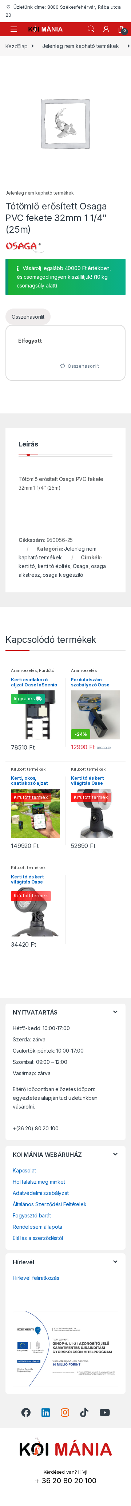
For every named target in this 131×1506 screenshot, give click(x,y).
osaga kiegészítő (63, 575)
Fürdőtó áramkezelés (33, 672)
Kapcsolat (24, 1170)
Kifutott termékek (28, 769)
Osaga (80, 566)
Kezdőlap (16, 46)
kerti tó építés (54, 566)
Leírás (28, 444)
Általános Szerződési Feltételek (50, 1204)
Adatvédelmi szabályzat (41, 1193)
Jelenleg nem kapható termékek (80, 46)
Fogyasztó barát (32, 1215)
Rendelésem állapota (37, 1227)
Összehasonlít (28, 317)
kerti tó (27, 566)
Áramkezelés (24, 670)
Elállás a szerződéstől (38, 1238)
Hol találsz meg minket (39, 1182)
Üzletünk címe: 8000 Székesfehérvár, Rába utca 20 (63, 11)
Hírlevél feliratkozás (36, 1278)
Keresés (91, 29)
